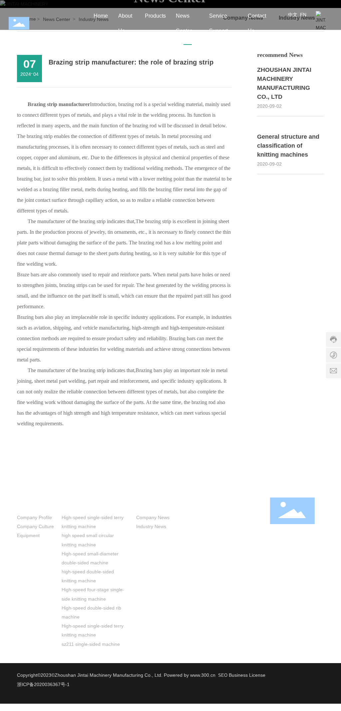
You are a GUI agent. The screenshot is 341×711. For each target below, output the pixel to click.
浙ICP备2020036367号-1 (43, 684)
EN (303, 14)
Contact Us (241, 503)
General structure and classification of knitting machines (288, 145)
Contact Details (241, 517)
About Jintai (34, 503)
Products (75, 503)
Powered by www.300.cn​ (189, 675)
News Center (154, 503)
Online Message (242, 526)
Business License (247, 675)
